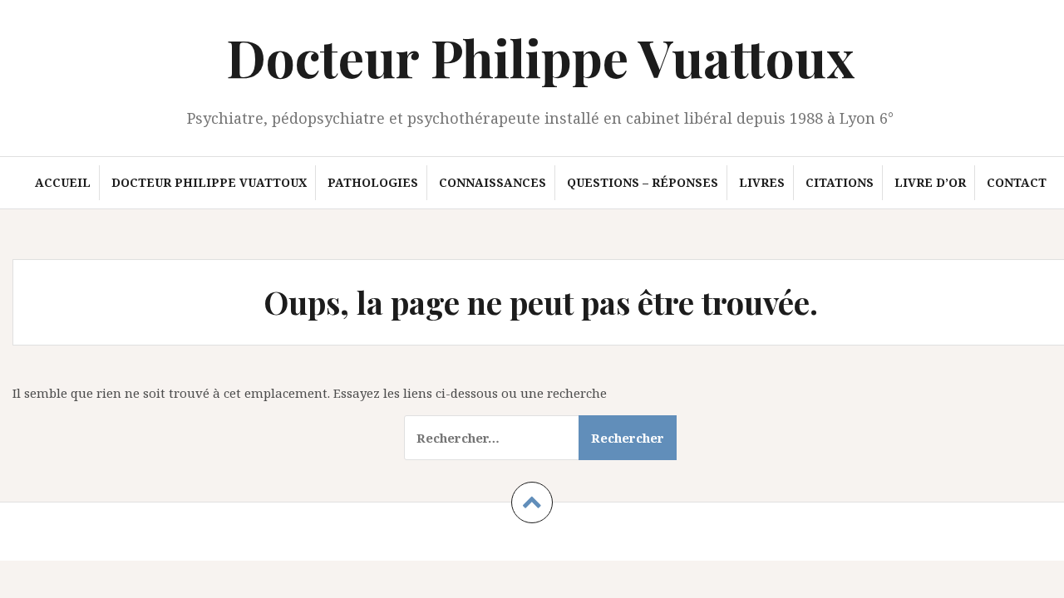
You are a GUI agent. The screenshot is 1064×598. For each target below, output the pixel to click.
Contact (1017, 182)
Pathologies (373, 182)
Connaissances (492, 182)
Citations (839, 182)
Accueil (63, 182)
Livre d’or (930, 182)
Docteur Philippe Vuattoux (540, 56)
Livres (762, 182)
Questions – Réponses (642, 182)
